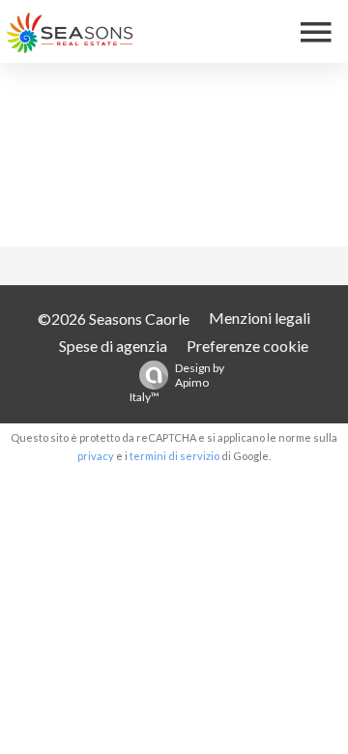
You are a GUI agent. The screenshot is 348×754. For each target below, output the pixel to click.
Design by (177, 382)
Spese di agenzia (113, 345)
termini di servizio (174, 456)
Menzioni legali (259, 317)
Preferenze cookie (247, 345)
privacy (95, 456)
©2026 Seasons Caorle (113, 318)
